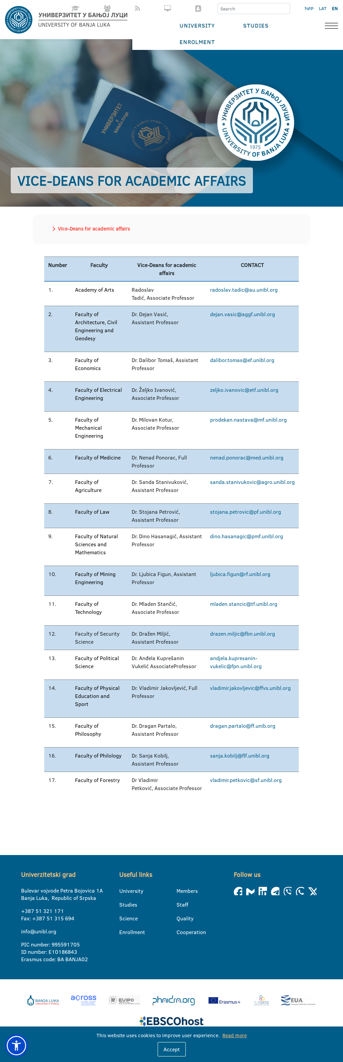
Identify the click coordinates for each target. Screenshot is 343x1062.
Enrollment (123, 932)
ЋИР (309, 8)
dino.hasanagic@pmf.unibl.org (246, 536)
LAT (323, 8)
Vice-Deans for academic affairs (94, 228)
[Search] (284, 9)
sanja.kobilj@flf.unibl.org (239, 755)
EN (335, 8)
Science (123, 918)
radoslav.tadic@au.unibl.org (244, 289)
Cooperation (181, 932)
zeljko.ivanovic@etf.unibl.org (244, 390)
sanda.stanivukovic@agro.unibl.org (252, 482)
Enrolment (197, 42)
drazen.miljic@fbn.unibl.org (242, 633)
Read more (234, 1035)
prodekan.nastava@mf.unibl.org (248, 419)
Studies (256, 25)
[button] (16, 1045)
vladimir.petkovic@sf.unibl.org (246, 780)
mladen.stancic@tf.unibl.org (243, 604)
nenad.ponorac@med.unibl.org (246, 457)
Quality (181, 918)
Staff (181, 904)
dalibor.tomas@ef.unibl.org (242, 360)
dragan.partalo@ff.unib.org (242, 725)
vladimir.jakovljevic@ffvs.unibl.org (250, 688)
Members (181, 891)
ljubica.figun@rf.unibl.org (240, 574)
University (197, 25)
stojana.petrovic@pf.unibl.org (245, 511)
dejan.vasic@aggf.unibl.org (242, 314)
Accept (171, 1049)
